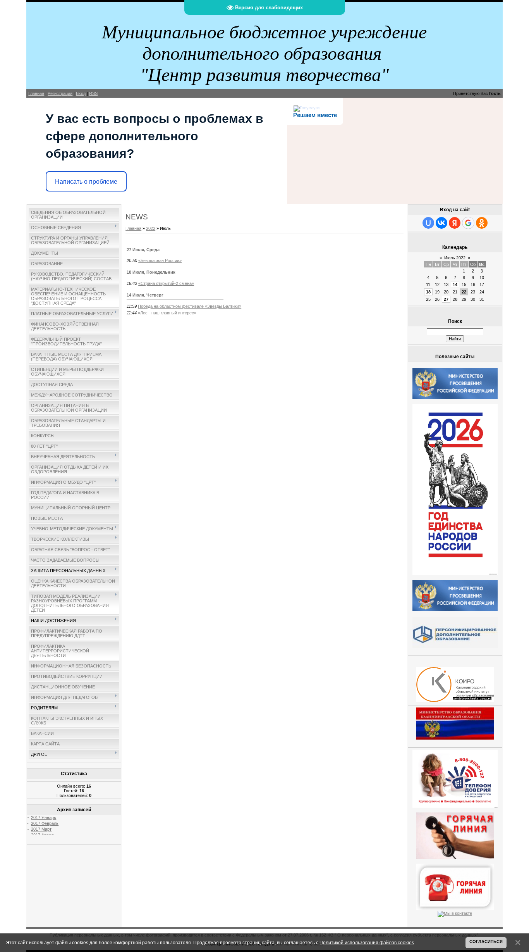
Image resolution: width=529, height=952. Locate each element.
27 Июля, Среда (143, 249)
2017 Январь (43, 817)
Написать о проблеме (86, 181)
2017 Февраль (44, 823)
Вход (81, 93)
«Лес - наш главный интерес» (167, 312)
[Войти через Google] (468, 223)
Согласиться (486, 941)
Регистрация (60, 93)
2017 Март (41, 829)
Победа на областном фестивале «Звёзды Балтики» (189, 306)
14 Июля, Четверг (145, 295)
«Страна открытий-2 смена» (166, 283)
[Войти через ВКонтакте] (441, 223)
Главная (36, 93)
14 (455, 284)
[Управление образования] (455, 834)
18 (428, 292)
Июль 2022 (454, 257)
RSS (93, 93)
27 (446, 299)
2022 (150, 228)
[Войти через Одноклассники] (482, 223)
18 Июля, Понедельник (151, 272)
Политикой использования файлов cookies (366, 942)
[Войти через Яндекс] (454, 223)
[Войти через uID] (428, 223)
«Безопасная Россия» (160, 260)
